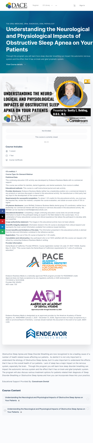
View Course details (14, 64)
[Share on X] (2, 216)
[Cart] (74, 5)
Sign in (82, 5)
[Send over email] (2, 231)
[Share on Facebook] (2, 211)
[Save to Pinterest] (2, 221)
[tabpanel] (46, 368)
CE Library (46, 5)
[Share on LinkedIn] (2, 226)
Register (36, 5)
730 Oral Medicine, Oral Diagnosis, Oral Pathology (30, 24)
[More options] (56, 5)
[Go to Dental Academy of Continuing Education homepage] (17, 5)
